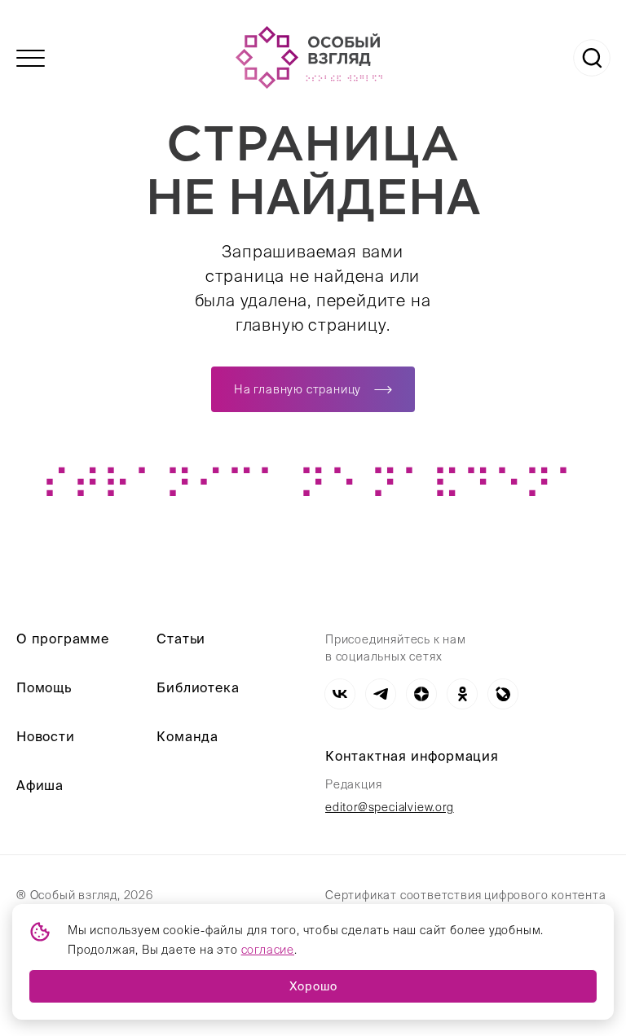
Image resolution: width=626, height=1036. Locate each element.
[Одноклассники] (462, 694)
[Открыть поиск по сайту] (591, 57)
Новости (45, 736)
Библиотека (197, 687)
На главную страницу (297, 389)
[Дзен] (421, 694)
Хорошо (313, 986)
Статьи (180, 638)
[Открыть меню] (30, 58)
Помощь (44, 687)
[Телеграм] (380, 694)
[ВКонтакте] (340, 694)
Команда (187, 736)
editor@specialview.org (389, 807)
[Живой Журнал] (503, 694)
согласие (267, 949)
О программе (62, 638)
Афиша (40, 785)
